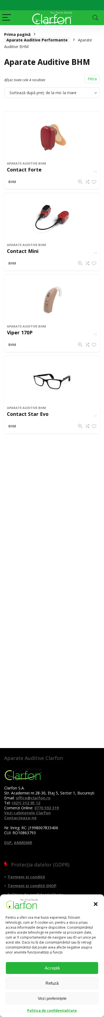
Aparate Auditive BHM (26, 163)
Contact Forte (24, 169)
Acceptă (52, 968)
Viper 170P (19, 332)
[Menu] (6, 17)
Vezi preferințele (52, 998)
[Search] (95, 17)
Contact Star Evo (28, 414)
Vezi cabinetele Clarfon (27, 812)
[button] (95, 904)
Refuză (52, 983)
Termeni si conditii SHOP (32, 885)
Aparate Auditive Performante (37, 40)
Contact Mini (23, 251)
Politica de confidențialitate (52, 1010)
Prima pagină (17, 34)
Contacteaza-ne (20, 817)
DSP (8, 842)
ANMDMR (23, 842)
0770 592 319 (46, 807)
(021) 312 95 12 (26, 802)
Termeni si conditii (26, 876)
